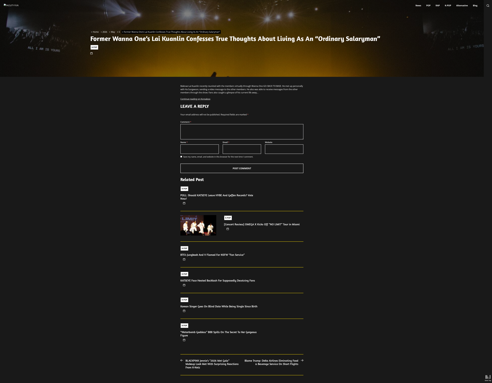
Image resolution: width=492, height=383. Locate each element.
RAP (438, 5)
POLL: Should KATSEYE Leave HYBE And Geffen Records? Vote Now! (216, 196)
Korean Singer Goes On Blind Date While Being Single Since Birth (218, 306)
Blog (475, 5)
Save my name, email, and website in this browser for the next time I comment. (218, 156)
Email (226, 142)
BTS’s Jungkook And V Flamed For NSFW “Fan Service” (212, 255)
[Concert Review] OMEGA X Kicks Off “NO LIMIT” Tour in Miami (262, 224)
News (418, 5)
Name (184, 142)
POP (428, 5)
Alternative (462, 5)
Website (268, 142)
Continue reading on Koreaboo (195, 99)
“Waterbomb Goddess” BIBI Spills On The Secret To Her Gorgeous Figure (218, 333)
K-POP (448, 5)
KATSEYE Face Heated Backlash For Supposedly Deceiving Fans (217, 280)
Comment (185, 122)
